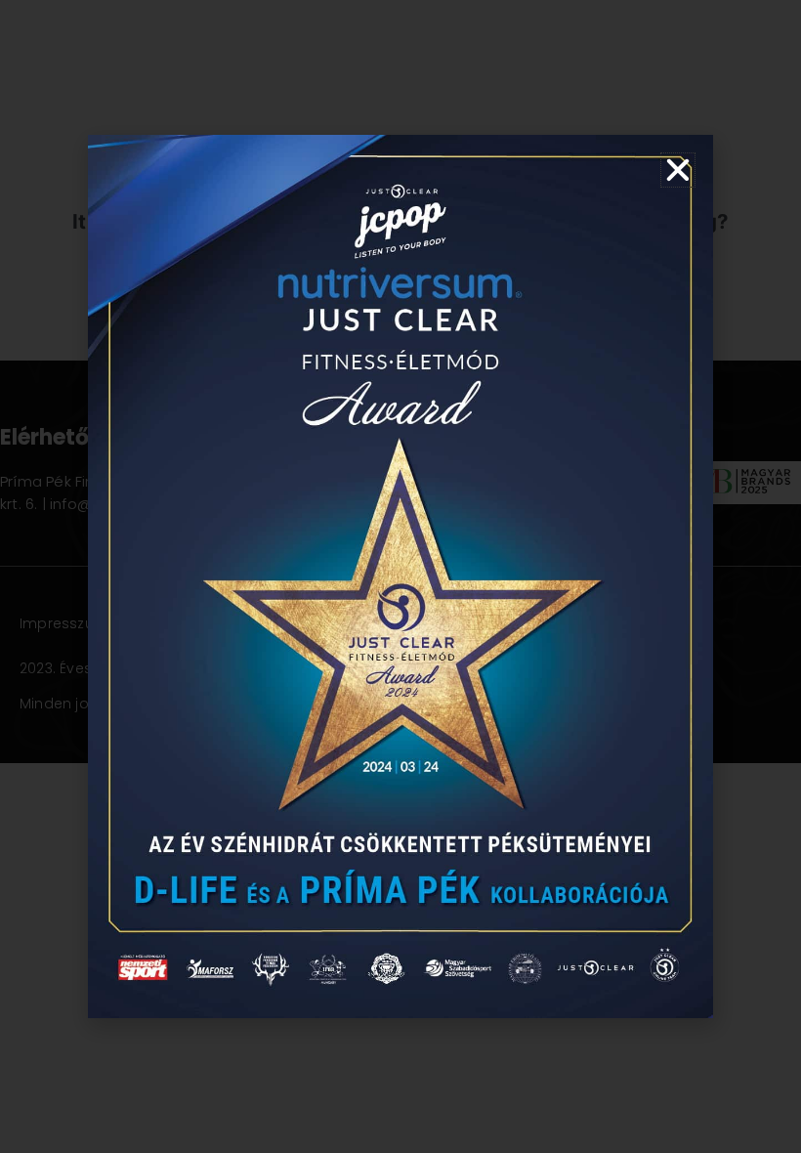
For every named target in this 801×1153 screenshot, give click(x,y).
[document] (400, 576)
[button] (678, 170)
